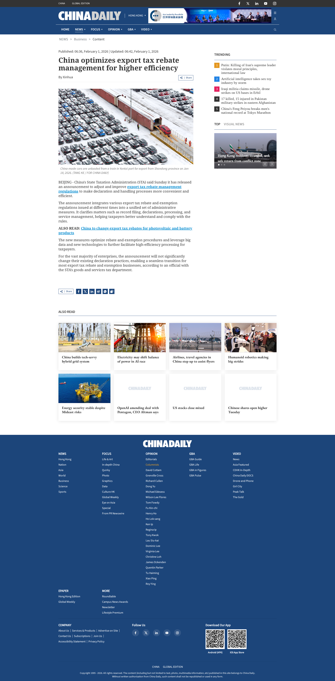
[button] (218, 164)
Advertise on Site (108, 631)
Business (80, 39)
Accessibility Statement (71, 641)
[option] (245, 151)
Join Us (97, 636)
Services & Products (83, 631)
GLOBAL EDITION (81, 3)
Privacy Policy (96, 641)
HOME (65, 29)
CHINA (61, 3)
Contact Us (64, 636)
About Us (63, 631)
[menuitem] (136, 15)
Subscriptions (82, 636)
